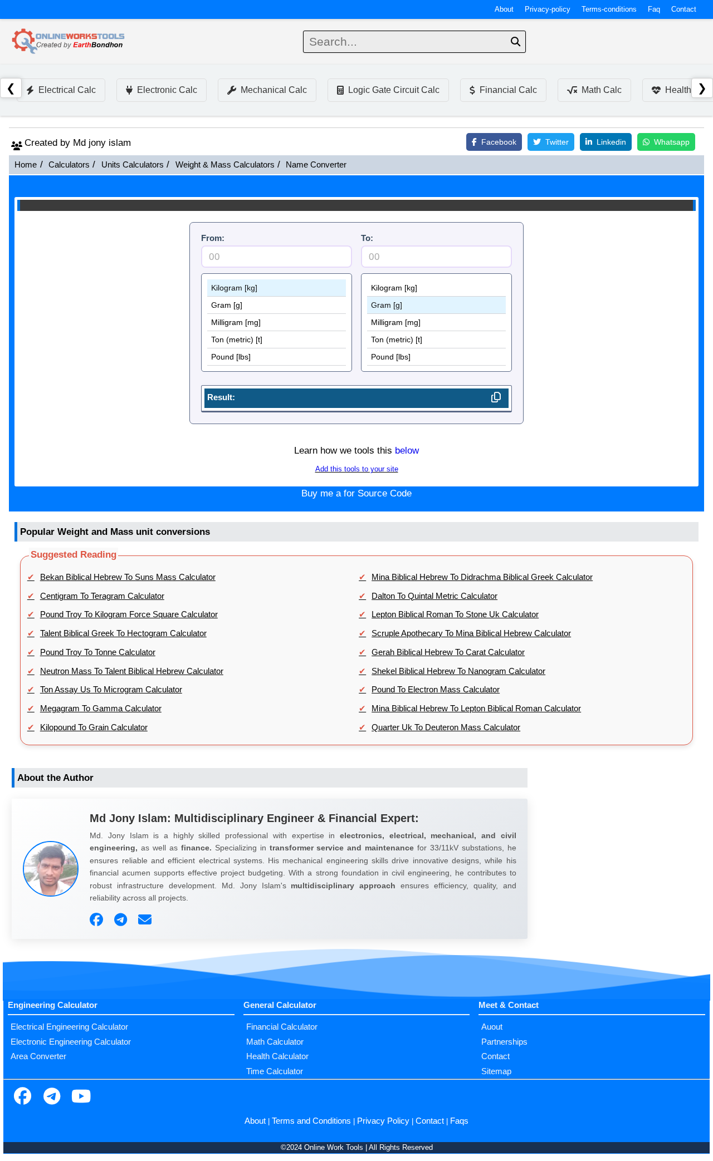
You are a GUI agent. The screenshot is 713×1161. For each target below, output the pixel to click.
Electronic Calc (167, 90)
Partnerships (504, 1041)
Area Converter (38, 1056)
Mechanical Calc (274, 90)
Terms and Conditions (311, 1120)
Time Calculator (274, 1071)
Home (25, 164)
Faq (654, 9)
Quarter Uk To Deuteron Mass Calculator (446, 727)
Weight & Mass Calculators (225, 164)
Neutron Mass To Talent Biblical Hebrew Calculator (131, 671)
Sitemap (496, 1071)
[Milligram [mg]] (276, 322)
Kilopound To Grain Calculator (94, 727)
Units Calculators (132, 164)
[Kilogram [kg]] (276, 288)
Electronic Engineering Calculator (71, 1041)
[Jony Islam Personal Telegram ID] (122, 920)
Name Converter (316, 164)
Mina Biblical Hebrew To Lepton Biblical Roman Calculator (476, 708)
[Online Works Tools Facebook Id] (22, 1097)
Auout (491, 1026)
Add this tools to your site (356, 469)
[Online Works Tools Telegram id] (52, 1097)
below (407, 450)
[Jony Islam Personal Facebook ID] (98, 920)
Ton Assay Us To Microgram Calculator (111, 689)
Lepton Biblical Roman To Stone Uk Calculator (455, 614)
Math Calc (602, 90)
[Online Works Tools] (69, 41)
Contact (683, 9)
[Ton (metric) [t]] (276, 339)
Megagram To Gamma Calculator (101, 708)
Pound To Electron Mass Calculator (436, 689)
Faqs (459, 1120)
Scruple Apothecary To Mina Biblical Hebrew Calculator (471, 633)
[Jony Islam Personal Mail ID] (146, 920)
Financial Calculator (282, 1026)
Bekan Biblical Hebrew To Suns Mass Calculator (128, 577)
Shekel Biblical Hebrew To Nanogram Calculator (458, 671)
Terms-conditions (609, 9)
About (504, 9)
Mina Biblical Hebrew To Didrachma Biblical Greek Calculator (482, 577)
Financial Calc (508, 90)
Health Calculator (277, 1056)
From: (212, 238)
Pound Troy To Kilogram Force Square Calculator (129, 614)
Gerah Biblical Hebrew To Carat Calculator (448, 652)
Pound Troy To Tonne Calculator (97, 652)
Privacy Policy (383, 1120)
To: (367, 238)
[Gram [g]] (276, 305)
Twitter (557, 141)
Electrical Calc (67, 90)
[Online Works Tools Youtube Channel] (80, 1097)
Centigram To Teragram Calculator (102, 596)
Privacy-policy (547, 9)
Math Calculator (275, 1041)
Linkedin (611, 141)
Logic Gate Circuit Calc (393, 90)
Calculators (69, 164)
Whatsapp (672, 141)
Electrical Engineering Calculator (69, 1026)
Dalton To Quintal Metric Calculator (434, 596)
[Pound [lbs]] (276, 357)
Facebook (498, 141)
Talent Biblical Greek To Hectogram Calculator (123, 633)
